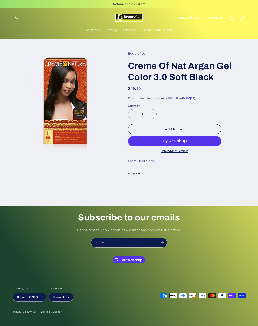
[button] (17, 18)
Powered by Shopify (50, 312)
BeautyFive (30, 312)
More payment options (174, 151)
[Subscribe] (162, 242)
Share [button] (136, 173)
